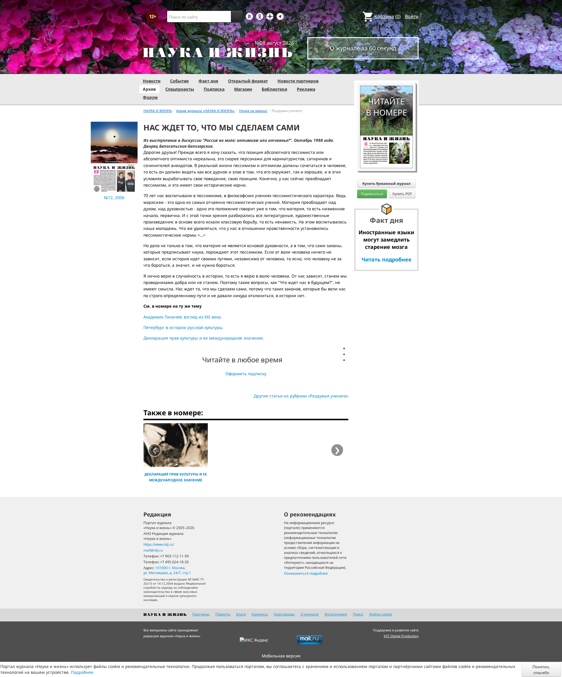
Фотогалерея (336, 614)
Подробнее (82, 672)
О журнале (310, 614)
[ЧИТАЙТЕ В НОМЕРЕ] (386, 69)
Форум (150, 97)
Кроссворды (284, 614)
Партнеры (201, 614)
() (387, 16)
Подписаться (372, 193)
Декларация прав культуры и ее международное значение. (203, 338)
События (179, 81)
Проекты (222, 614)
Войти (412, 16)
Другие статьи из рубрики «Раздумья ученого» (301, 396)
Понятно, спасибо (541, 669)
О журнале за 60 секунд (363, 48)
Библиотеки (274, 89)
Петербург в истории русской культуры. (183, 327)
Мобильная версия (281, 656)
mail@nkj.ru (153, 550)
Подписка (214, 89)
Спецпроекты (179, 89)
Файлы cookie (380, 614)
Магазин (243, 89)
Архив (149, 89)
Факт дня (208, 81)
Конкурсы (260, 614)
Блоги (241, 614)
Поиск (358, 614)
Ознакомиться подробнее (306, 573)
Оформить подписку (245, 373)
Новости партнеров (297, 81)
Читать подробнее (386, 259)
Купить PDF (402, 193)
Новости (151, 81)
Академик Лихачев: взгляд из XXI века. (182, 317)
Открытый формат (248, 81)
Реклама (306, 89)
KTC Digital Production (401, 636)
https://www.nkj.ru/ (158, 544)
